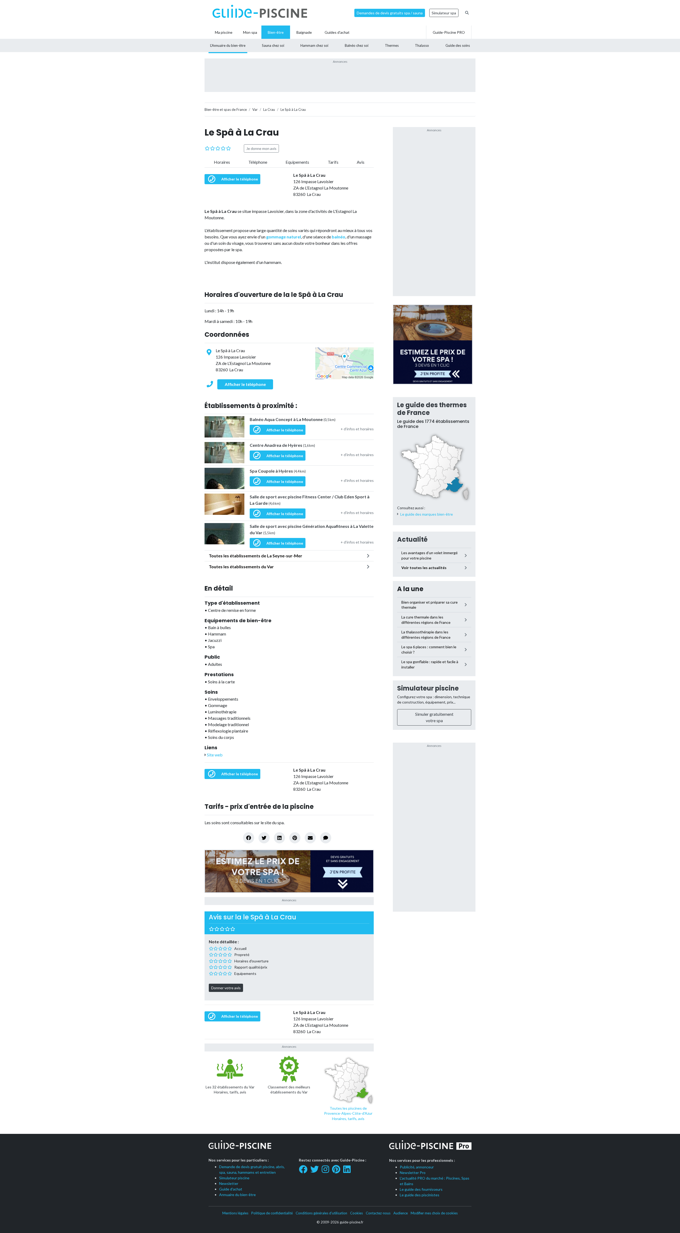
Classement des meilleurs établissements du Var (289, 1090)
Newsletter (228, 1183)
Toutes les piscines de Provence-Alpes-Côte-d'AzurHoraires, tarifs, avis (348, 1113)
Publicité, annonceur (417, 1167)
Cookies (356, 1213)
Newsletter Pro (413, 1172)
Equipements (297, 162)
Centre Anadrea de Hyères (282, 445)
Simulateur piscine (428, 688)
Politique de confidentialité (272, 1213)
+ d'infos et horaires (357, 429)
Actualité (412, 539)
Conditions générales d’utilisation (321, 1213)
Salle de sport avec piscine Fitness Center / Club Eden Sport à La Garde (309, 500)
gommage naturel (283, 236)
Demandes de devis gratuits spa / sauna (390, 13)
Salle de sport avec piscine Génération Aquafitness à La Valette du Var (311, 529)
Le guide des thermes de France (432, 409)
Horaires (222, 162)
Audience (400, 1213)
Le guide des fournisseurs (421, 1189)
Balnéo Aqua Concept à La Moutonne (292, 419)
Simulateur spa (444, 13)
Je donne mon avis (261, 148)
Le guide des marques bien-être (426, 514)
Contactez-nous (378, 1213)
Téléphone (257, 162)
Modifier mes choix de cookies (434, 1213)
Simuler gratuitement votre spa (434, 717)
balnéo (338, 236)
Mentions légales (235, 1213)
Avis (360, 162)
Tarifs (333, 162)
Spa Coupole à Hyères (278, 470)
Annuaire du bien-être (237, 1194)
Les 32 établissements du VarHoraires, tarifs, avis (230, 1090)
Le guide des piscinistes (419, 1195)
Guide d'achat (230, 1189)
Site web (214, 754)
